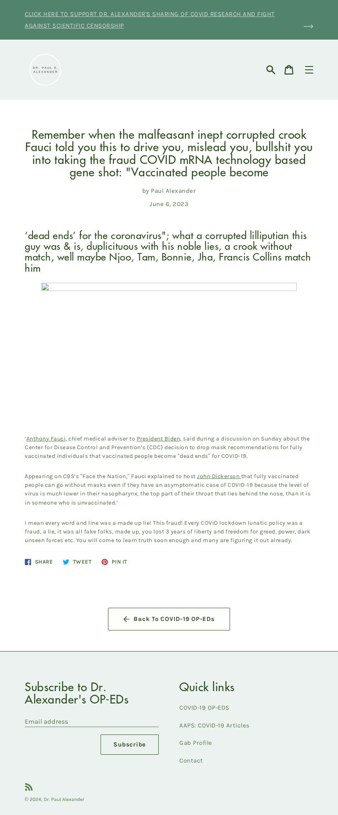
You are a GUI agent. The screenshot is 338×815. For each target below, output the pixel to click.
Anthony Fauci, (46, 438)
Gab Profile (195, 742)
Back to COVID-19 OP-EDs (174, 619)
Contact (191, 760)
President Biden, (159, 438)
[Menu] (309, 70)
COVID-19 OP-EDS (204, 707)
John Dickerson (218, 476)
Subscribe (129, 744)
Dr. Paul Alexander (64, 799)
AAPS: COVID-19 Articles (214, 725)
